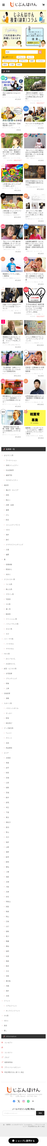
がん (7, 515)
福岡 (7, 951)
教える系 (9, 589)
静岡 (7, 862)
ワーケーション (11, 460)
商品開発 (9, 748)
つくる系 (9, 584)
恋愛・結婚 (10, 505)
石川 (7, 837)
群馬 (7, 802)
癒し (5, 1031)
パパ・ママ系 (8, 639)
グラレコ (21, 57)
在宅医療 (9, 673)
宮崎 (7, 976)
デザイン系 (10, 594)
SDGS (8, 530)
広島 (7, 921)
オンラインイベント (13, 1011)
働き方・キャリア (12, 490)
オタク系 (9, 629)
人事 (7, 688)
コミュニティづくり (13, 525)
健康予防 (9, 475)
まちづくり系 (8, 455)
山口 (7, 926)
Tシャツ (8, 733)
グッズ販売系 (8, 728)
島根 (7, 911)
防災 (7, 520)
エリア (6, 753)
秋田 (7, 773)
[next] (43, 17)
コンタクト (8, 1052)
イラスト (40, 61)
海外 (7, 535)
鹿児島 (8, 981)
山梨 (7, 847)
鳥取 (7, 907)
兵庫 (7, 892)
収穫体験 (9, 564)
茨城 (7, 793)
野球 (7, 718)
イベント (7, 1001)
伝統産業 (7, 693)
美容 (5, 1026)
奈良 (7, 897)
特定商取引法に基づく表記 (14, 1072)
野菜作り (9, 569)
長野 (7, 852)
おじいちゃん (10, 659)
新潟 (7, 827)
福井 (7, 842)
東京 (7, 817)
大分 (7, 971)
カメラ (30, 57)
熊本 (7, 966)
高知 (7, 946)
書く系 (8, 609)
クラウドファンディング (14, 545)
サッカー (9, 713)
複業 (32, 61)
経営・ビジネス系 (10, 669)
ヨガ (7, 634)
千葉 (7, 812)
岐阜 (7, 857)
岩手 (7, 768)
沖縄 (7, 986)
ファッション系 (11, 619)
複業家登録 (8, 1062)
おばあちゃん (10, 664)
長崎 (7, 961)
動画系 (8, 614)
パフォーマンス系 (12, 624)
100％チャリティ (12, 480)
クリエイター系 (9, 579)
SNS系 (8, 604)
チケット (9, 738)
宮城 (7, 778)
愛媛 (7, 941)
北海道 (8, 758)
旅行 (7, 540)
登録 (40, 1113)
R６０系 (7, 654)
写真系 (8, 599)
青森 (7, 763)
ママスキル (10, 649)
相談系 (6, 485)
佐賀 (7, 956)
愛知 (7, 867)
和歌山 (8, 902)
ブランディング (11, 678)
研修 (7, 683)
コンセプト (8, 1042)
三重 (7, 872)
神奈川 (8, 822)
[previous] (4, 17)
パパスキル (10, 644)
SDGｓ (6, 1021)
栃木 (7, 797)
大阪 (7, 887)
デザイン (23, 61)
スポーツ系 (8, 703)
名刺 (7, 743)
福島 (7, 787)
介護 (12, 65)
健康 (7, 510)
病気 (19, 65)
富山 (7, 832)
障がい (8, 500)
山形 (7, 783)
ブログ (6, 1057)
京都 (7, 882)
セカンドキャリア (10, 61)
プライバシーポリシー (12, 1067)
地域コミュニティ (12, 465)
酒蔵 (7, 698)
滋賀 (7, 877)
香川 (7, 936)
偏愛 (7, 554)
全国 (7, 996)
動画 (5, 65)
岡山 (7, 917)
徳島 (7, 931)
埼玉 (7, 807)
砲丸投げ (9, 723)
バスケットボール (12, 708)
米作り (8, 574)
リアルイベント (11, 1006)
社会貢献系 (10, 470)
